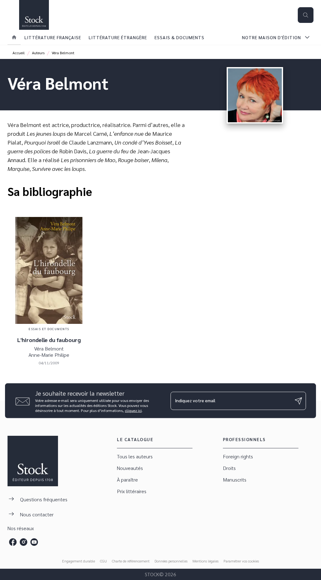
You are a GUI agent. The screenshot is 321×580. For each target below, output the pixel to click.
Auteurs (38, 52)
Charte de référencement (131, 560)
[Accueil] (34, 15)
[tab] (14, 37)
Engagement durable (78, 560)
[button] (154, 456)
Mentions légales (205, 560)
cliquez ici (133, 410)
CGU (103, 560)
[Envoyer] (298, 400)
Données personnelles (171, 560)
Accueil (19, 52)
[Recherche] (305, 15)
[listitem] (13, 542)
